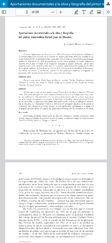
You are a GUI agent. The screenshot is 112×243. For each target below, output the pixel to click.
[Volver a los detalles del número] (4, 4)
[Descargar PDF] (108, 4)
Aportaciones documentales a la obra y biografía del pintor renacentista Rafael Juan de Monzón (61, 4)
